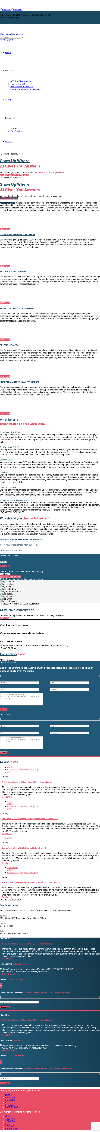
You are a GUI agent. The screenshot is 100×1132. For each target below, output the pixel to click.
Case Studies (16, 131)
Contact (8, 141)
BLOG (7, 1102)
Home (8, 52)
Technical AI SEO (18, 83)
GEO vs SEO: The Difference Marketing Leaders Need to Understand (30, 818)
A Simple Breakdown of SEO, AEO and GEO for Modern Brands (27, 782)
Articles (13, 128)
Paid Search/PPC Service (21, 86)
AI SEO (10, 801)
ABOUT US (10, 1097)
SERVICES (10, 1100)
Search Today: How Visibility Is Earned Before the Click (24, 848)
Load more (5, 574)
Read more (7, 797)
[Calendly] (1, 928)
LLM (9, 772)
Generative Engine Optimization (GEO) (22, 769)
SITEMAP (9, 1105)
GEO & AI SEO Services (20, 81)
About (8, 99)
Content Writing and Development (25, 89)
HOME (8, 1095)
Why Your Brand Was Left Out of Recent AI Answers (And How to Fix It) (31, 882)
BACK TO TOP (11, 1107)
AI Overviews (12, 867)
